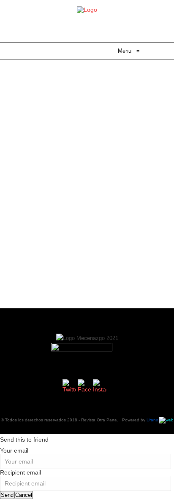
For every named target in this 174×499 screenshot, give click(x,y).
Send (7, 495)
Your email (14, 450)
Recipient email (20, 472)
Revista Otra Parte (99, 420)
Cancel (23, 495)
